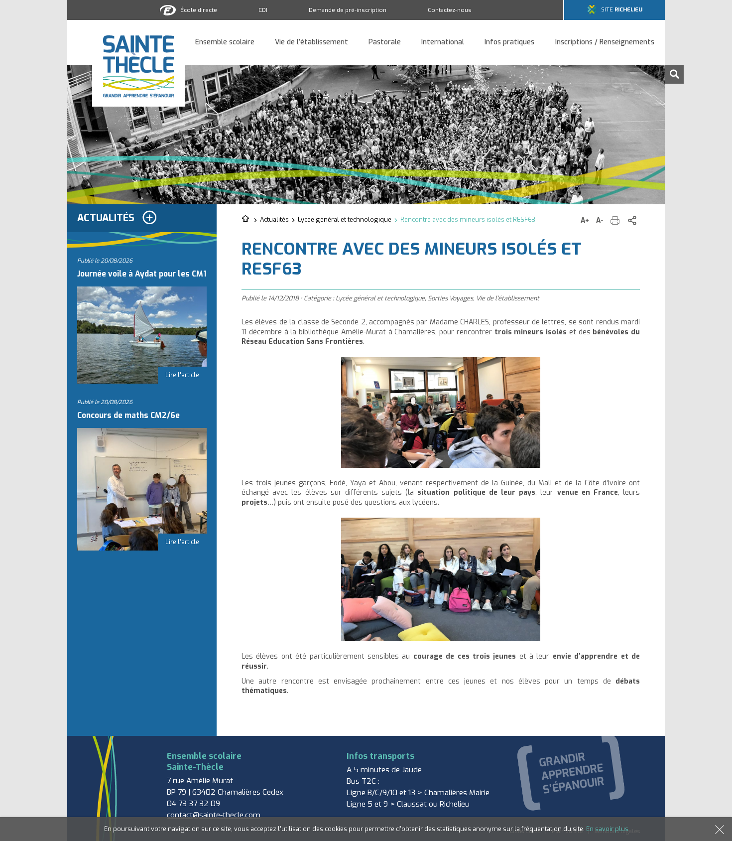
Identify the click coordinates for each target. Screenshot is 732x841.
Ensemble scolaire (224, 42)
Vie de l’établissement (311, 42)
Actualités (274, 219)
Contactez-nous (450, 10)
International (442, 42)
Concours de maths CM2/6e (128, 415)
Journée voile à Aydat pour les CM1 (141, 274)
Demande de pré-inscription (347, 10)
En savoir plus (607, 829)
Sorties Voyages (450, 298)
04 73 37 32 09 (193, 804)
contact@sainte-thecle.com (213, 815)
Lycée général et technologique (344, 219)
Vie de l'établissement (507, 298)
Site (621, 9)
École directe (198, 10)
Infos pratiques (509, 42)
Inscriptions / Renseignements (604, 42)
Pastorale (384, 42)
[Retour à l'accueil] (246, 219)
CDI (262, 10)
